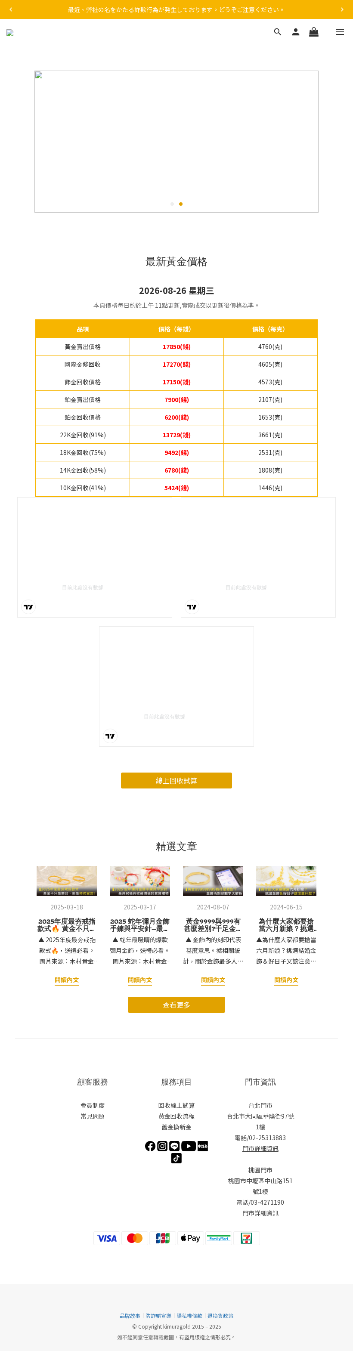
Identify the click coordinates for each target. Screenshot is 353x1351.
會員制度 (93, 1105)
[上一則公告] (11, 9)
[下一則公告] (342, 9)
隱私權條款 (189, 1315)
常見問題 (93, 1116)
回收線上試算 (176, 1105)
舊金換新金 (176, 1126)
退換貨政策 (220, 1315)
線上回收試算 (176, 780)
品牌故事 (130, 1315)
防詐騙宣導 (158, 1315)
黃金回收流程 (176, 1116)
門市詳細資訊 (260, 1148)
